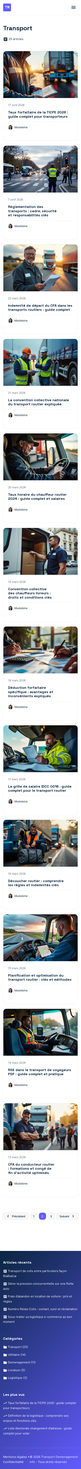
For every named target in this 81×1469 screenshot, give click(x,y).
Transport (17, 1347)
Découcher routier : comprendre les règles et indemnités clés (36, 883)
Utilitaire (16, 1355)
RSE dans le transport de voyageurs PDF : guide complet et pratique (39, 1072)
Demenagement (21, 1362)
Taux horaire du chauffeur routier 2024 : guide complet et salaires (37, 496)
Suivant (64, 1216)
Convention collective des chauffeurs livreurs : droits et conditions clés (30, 593)
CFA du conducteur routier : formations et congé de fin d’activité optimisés (31, 1168)
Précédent (18, 1216)
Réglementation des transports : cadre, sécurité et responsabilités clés (32, 210)
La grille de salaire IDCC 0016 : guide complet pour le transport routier (40, 788)
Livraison (16, 1370)
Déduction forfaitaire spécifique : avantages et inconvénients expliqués (30, 691)
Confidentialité (13, 1462)
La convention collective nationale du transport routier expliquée (38, 402)
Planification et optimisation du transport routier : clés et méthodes (40, 977)
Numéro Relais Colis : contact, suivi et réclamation (42, 1309)
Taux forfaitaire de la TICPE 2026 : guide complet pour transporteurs (38, 114)
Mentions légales (15, 1457)
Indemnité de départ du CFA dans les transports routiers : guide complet (40, 307)
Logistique (17, 1378)
